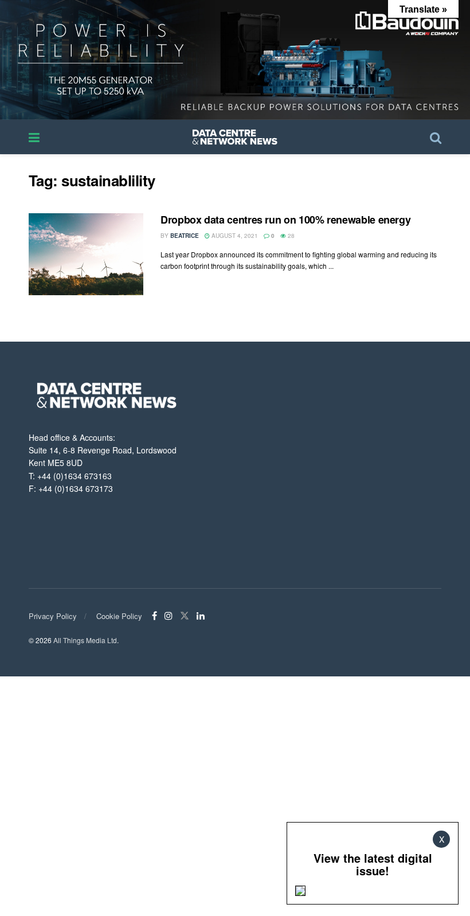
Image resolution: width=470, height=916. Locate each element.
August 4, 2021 (234, 236)
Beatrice (184, 236)
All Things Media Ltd (85, 640)
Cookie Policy (119, 615)
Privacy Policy (53, 615)
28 (290, 236)
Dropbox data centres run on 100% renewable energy (285, 219)
